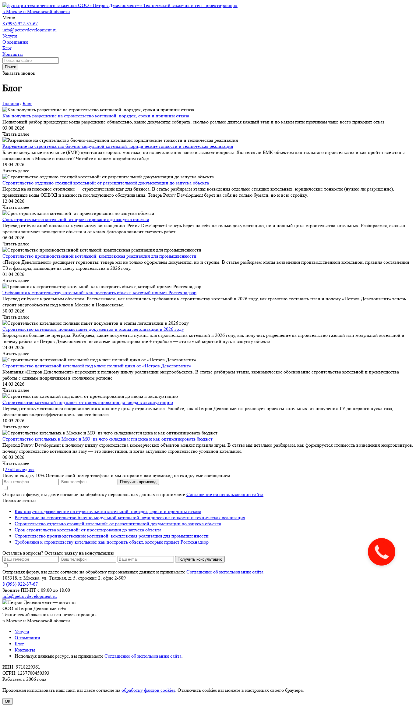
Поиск (10, 67)
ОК (7, 701)
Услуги (22, 631)
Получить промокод (138, 482)
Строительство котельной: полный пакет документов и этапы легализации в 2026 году (93, 329)
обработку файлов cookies (148, 690)
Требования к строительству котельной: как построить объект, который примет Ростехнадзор (99, 292)
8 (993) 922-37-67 (20, 24)
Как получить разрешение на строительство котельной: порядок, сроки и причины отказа (95, 116)
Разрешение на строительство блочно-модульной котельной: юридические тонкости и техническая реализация (117, 146)
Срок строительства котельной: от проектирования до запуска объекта (75, 219)
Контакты (25, 650)
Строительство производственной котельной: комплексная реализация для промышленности (99, 256)
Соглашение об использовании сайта (224, 494)
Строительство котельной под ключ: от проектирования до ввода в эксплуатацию (87, 402)
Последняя (23, 469)
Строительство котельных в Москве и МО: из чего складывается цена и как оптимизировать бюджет (107, 439)
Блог (19, 644)
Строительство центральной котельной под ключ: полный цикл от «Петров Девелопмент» (96, 366)
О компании (27, 638)
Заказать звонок (18, 73)
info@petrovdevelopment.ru (29, 30)
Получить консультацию (200, 559)
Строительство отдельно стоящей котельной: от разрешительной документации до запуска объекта (105, 183)
